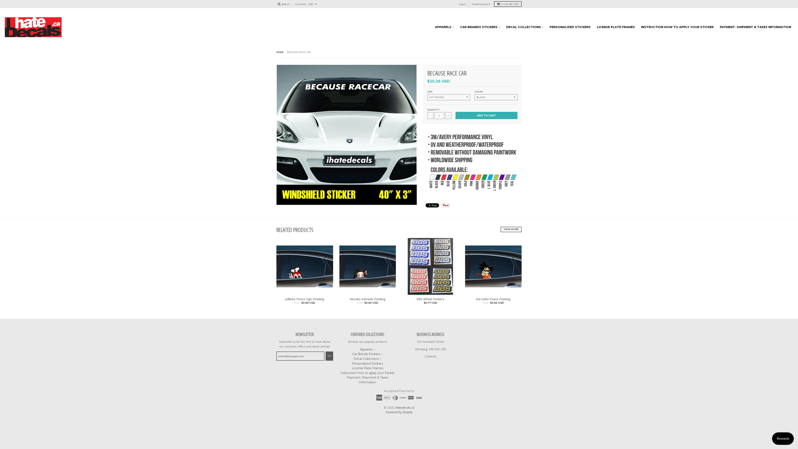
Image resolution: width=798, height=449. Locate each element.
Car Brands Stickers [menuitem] (479, 27)
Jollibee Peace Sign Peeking (304, 299)
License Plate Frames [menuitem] (616, 27)
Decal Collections (366, 359)
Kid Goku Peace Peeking (493, 299)
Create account (481, 4)
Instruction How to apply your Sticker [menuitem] (677, 27)
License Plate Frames (367, 368)
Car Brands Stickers (366, 354)
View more (511, 229)
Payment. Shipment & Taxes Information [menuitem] (755, 27)
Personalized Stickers (367, 363)
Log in (462, 4)
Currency (300, 4)
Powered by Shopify (399, 412)
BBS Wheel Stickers (430, 299)
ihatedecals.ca (404, 408)
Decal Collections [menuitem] (523, 27)
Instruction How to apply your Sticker (368, 373)
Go (329, 355)
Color (478, 91)
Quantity (433, 110)
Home (279, 52)
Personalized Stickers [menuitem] (570, 27)
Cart (510, 4)
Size (429, 91)
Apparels (366, 349)
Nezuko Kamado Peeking (367, 299)
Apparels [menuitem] (443, 27)
